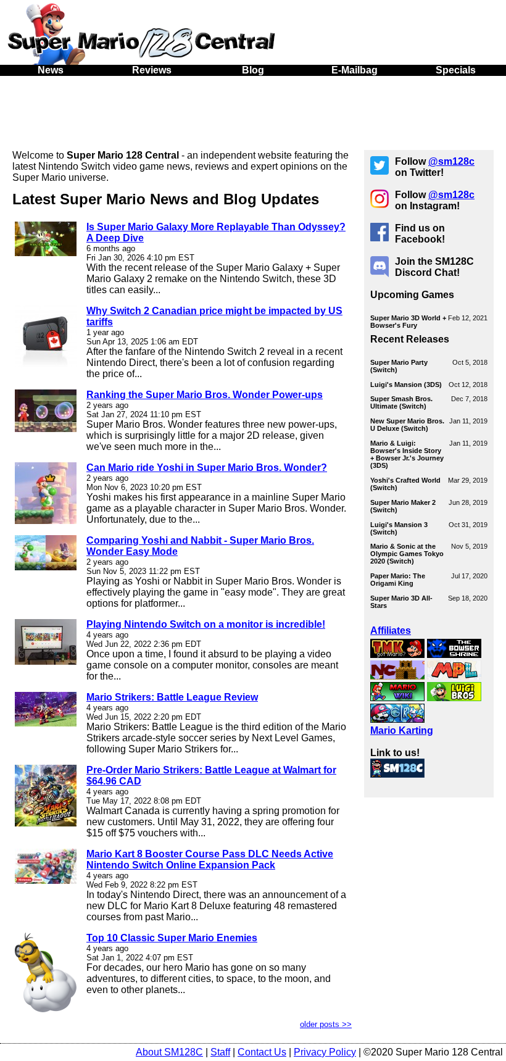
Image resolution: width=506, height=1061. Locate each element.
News (51, 70)
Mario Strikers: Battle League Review (172, 697)
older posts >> (326, 1024)
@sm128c (451, 161)
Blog (253, 70)
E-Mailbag (354, 70)
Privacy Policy (325, 1052)
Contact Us (262, 1052)
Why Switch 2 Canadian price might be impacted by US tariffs (214, 316)
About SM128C (169, 1052)
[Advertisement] (253, 110)
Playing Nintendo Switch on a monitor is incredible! (205, 624)
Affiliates (390, 630)
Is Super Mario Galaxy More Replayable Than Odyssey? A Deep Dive (216, 232)
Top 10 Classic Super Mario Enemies (171, 938)
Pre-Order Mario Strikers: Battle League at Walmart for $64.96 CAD (211, 775)
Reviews (152, 70)
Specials (456, 70)
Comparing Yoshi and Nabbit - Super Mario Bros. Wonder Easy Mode (200, 546)
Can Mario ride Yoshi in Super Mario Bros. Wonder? (206, 467)
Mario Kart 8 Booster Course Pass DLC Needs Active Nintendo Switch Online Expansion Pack (209, 859)
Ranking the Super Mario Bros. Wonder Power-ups (204, 394)
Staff (220, 1052)
